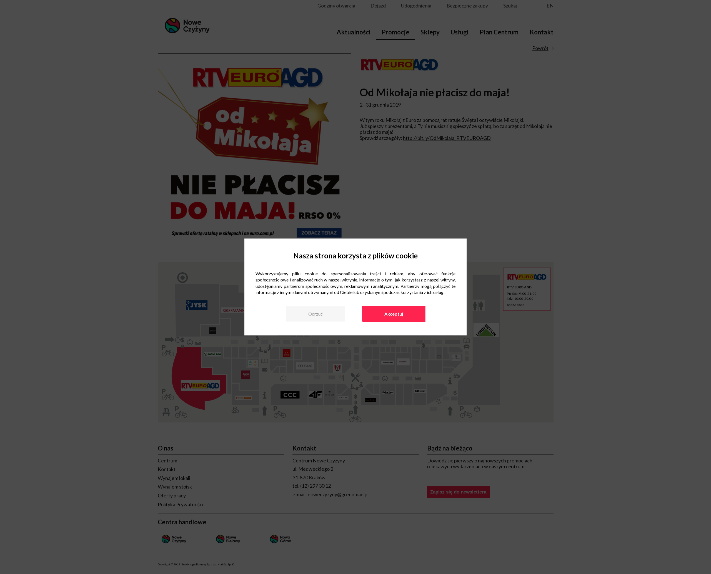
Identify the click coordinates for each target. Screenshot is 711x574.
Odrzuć (315, 313)
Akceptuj (393, 313)
